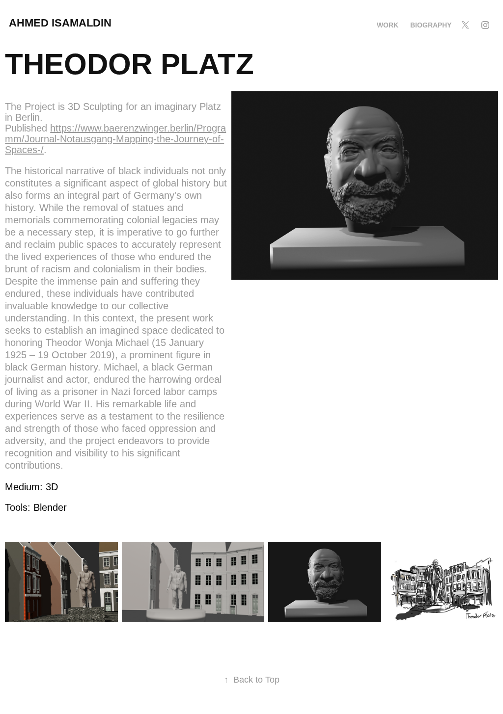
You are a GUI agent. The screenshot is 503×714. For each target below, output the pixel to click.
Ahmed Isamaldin (61, 23)
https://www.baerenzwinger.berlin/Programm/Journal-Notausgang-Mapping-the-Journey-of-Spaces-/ (115, 139)
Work (387, 25)
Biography (430, 25)
